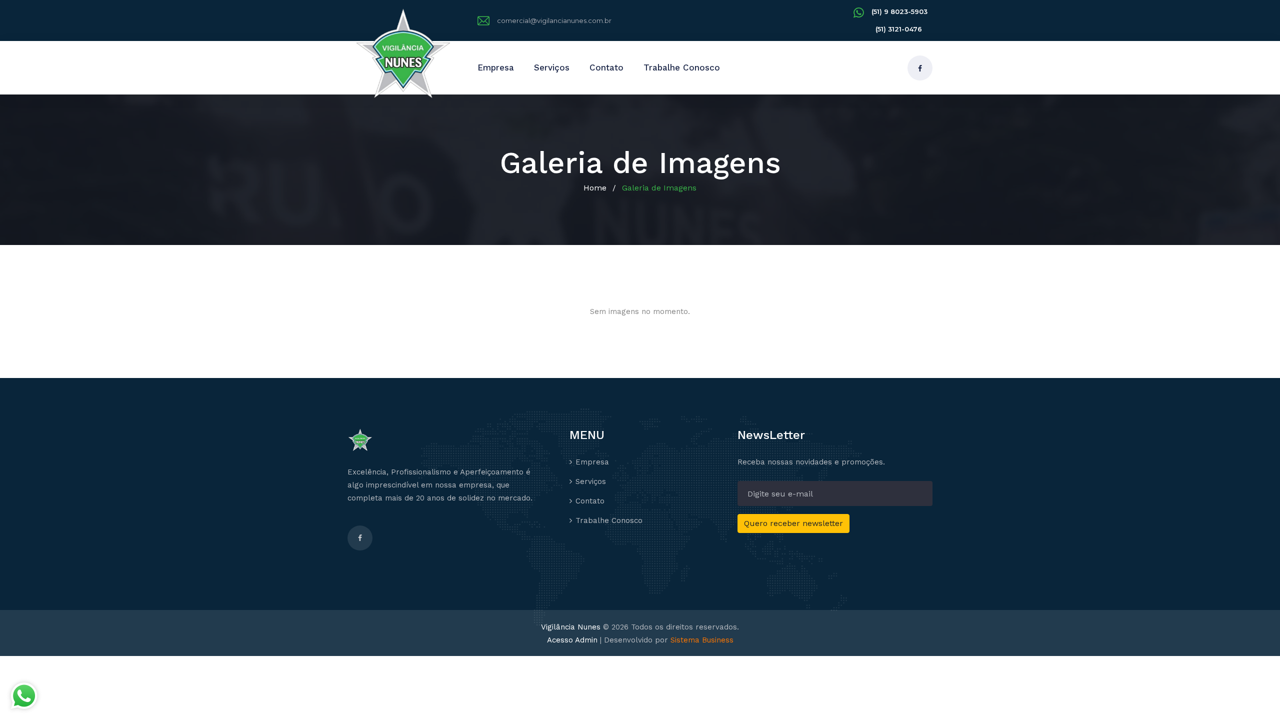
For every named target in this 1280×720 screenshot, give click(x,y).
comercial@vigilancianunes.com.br (554, 20)
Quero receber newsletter (793, 523)
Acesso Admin (572, 640)
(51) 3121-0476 (899, 29)
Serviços (552, 67)
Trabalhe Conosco (682, 67)
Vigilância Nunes (570, 627)
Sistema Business (702, 640)
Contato (607, 67)
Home (595, 187)
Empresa (496, 67)
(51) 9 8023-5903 (900, 12)
